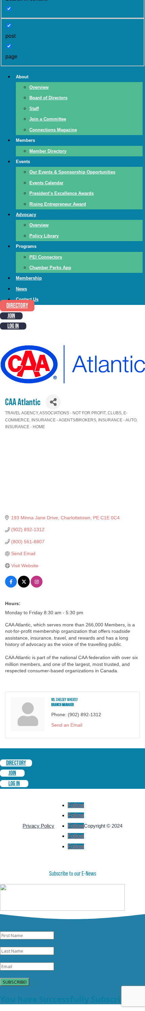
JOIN (11, 315)
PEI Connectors (45, 257)
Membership (29, 278)
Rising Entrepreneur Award (57, 204)
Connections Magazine (53, 129)
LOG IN (13, 326)
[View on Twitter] (24, 586)
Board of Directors (48, 97)
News (21, 288)
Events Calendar (46, 182)
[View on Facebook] (11, 586)
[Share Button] (53, 402)
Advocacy (26, 214)
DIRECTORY (17, 306)
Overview (39, 87)
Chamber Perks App (50, 267)
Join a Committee (47, 119)
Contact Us (27, 299)
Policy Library (44, 235)
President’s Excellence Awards (61, 193)
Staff (34, 108)
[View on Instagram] (36, 586)
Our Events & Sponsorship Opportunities (72, 172)
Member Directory (47, 151)
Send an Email (66, 725)
